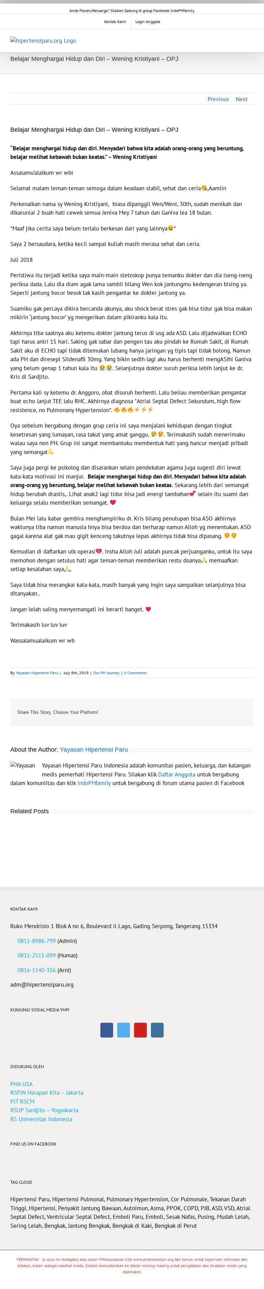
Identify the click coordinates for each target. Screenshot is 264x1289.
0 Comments (135, 672)
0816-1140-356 (37, 970)
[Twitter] (123, 1030)
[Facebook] (106, 1030)
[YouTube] (140, 1030)
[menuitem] (115, 21)
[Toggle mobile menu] (251, 40)
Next (242, 99)
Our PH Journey (106, 672)
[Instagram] (157, 1030)
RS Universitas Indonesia (41, 1119)
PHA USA (21, 1084)
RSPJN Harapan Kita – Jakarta (46, 1092)
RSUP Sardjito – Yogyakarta (44, 1110)
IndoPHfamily (94, 783)
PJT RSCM (22, 1101)
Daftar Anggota (176, 774)
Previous (218, 99)
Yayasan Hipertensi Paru (37, 672)
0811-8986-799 (37, 941)
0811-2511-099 (37, 955)
